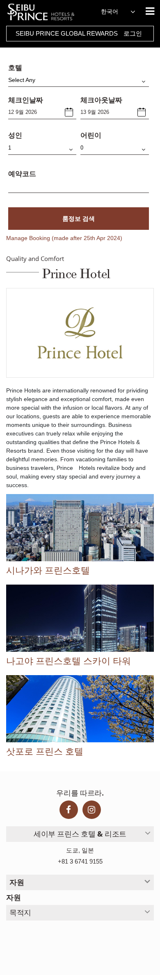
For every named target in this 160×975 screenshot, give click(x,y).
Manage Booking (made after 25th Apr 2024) (64, 238)
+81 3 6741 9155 (80, 861)
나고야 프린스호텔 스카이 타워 (68, 661)
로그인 (132, 33)
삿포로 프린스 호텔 (44, 751)
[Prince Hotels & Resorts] (45, 12)
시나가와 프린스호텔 (48, 570)
